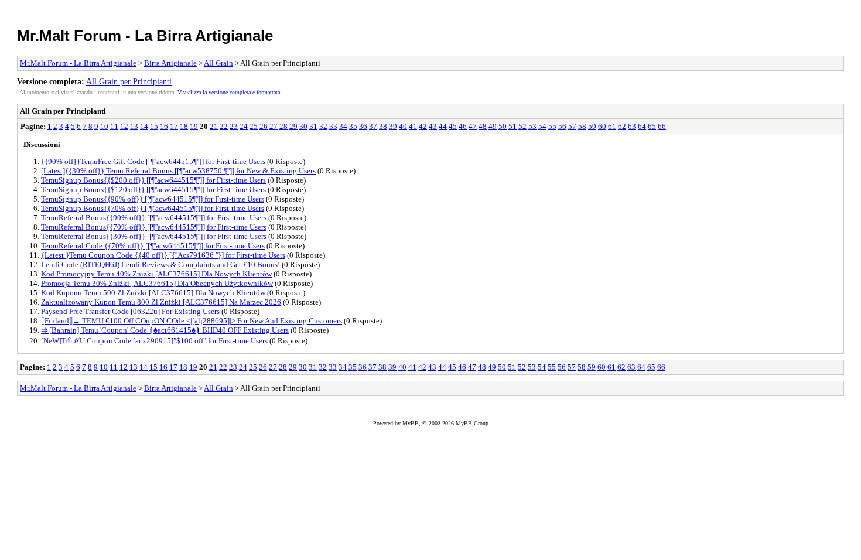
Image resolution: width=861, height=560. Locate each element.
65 (652, 126)
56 (562, 126)
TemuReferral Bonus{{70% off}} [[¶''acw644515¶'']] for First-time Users (153, 227)
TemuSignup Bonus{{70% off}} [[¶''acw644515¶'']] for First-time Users (152, 208)
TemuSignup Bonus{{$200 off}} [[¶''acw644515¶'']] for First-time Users (153, 180)
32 (323, 126)
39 (393, 126)
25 (254, 126)
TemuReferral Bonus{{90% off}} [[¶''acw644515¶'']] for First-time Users (153, 217)
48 (483, 126)
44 (443, 126)
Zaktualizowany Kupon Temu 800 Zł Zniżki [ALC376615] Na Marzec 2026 (161, 302)
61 (612, 126)
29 (293, 126)
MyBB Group (472, 423)
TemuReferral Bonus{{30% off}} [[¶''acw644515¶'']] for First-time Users (153, 236)
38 (383, 126)
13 (134, 126)
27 (273, 126)
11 (114, 126)
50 (502, 126)
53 (532, 126)
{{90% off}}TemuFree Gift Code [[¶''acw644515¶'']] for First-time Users (153, 161)
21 (214, 126)
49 (492, 126)
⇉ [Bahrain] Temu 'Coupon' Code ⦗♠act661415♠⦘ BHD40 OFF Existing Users (165, 330)
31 (313, 126)
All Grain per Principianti (129, 81)
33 (333, 126)
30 (303, 126)
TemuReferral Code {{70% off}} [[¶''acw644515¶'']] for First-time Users (153, 245)
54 (542, 126)
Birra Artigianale (170, 63)
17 (174, 126)
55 (552, 126)
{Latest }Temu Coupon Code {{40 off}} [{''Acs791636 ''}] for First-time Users (163, 255)
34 (343, 126)
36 (363, 126)
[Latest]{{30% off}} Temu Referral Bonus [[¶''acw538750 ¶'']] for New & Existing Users (178, 170)
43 (433, 126)
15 (154, 126)
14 (144, 126)
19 (194, 126)
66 (662, 126)
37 (373, 126)
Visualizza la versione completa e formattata (228, 92)
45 (453, 126)
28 (283, 126)
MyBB (410, 423)
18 (184, 126)
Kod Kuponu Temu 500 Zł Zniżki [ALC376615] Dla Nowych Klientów (153, 292)
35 (353, 126)
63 (632, 126)
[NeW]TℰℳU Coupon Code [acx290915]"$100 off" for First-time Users (154, 340)
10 (104, 126)
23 (234, 126)
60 (602, 126)
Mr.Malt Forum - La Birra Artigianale (145, 36)
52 (522, 126)
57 (572, 126)
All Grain (218, 63)
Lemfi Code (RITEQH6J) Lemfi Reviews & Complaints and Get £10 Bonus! (160, 264)
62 (622, 126)
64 (642, 126)
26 (263, 126)
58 (582, 126)
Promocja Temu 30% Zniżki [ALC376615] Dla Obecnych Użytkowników (157, 283)
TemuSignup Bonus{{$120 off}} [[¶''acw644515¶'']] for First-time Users (153, 189)
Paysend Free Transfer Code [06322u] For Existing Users (130, 311)
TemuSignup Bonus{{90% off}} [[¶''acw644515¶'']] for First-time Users (152, 198)
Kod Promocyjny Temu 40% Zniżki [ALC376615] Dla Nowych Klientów (156, 273)
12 (124, 126)
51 (512, 126)
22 (224, 126)
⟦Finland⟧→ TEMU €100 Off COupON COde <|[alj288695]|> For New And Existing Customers (191, 320)
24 (244, 126)
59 (592, 126)
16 (164, 126)
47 (473, 126)
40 (403, 126)
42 (423, 126)
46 (463, 126)
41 (413, 126)
